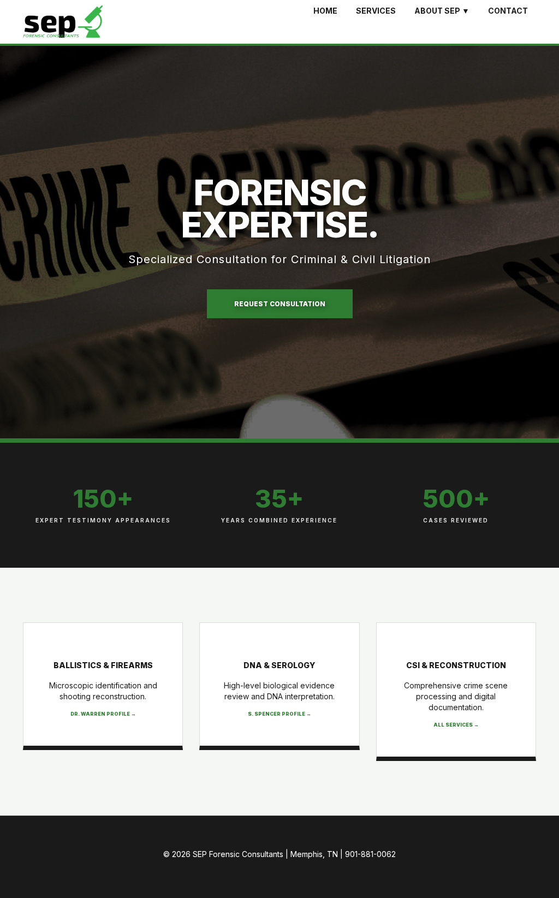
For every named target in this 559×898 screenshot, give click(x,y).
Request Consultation (279, 304)
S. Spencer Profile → (279, 714)
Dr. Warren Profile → (103, 714)
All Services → (456, 725)
